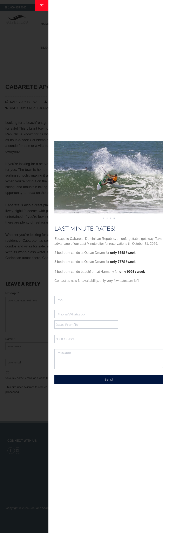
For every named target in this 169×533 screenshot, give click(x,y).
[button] (103, 218)
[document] (84, 266)
